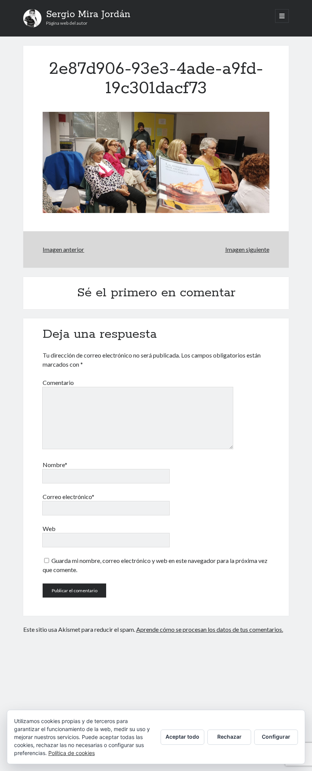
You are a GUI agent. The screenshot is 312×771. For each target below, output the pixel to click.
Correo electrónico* (68, 496)
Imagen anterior (63, 249)
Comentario (58, 382)
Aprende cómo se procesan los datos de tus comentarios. (209, 629)
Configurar (276, 736)
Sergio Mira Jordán (88, 14)
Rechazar (229, 736)
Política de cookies (71, 753)
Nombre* (55, 464)
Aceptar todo (182, 736)
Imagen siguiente (247, 249)
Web (49, 528)
